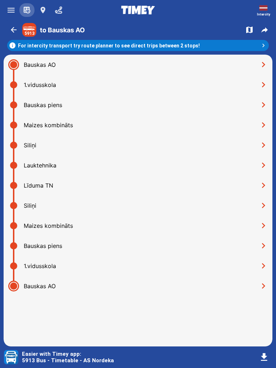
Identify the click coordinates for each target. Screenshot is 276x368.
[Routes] (26, 10)
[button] (13, 29)
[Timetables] (58, 10)
